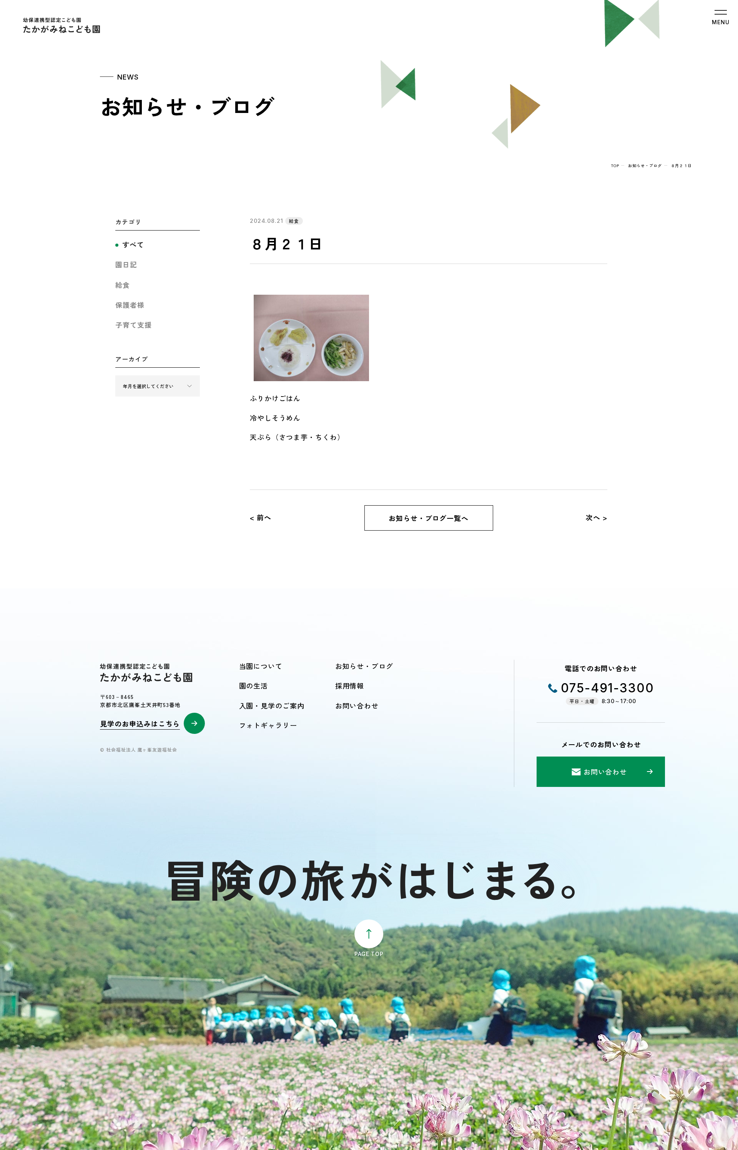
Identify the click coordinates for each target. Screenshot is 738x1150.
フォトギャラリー (268, 725)
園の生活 (253, 685)
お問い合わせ (357, 705)
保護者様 (130, 305)
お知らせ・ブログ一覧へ (429, 518)
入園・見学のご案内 (271, 705)
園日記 (126, 264)
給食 (122, 285)
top (615, 165)
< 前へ (260, 517)
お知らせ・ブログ (645, 165)
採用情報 (349, 685)
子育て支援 (133, 325)
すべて (133, 244)
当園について (261, 666)
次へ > (596, 517)
